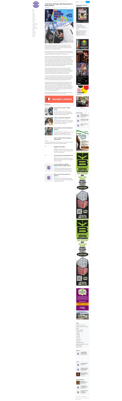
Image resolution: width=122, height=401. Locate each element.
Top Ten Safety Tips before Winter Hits (63, 155)
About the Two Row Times (80, 325)
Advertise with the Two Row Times (82, 326)
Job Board (78, 337)
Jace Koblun (52, 7)
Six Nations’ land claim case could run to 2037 (84, 120)
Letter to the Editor (80, 379)
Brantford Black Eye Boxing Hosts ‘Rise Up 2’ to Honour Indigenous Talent (84, 373)
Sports (77, 361)
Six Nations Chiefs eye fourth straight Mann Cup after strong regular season (84, 369)
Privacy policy (78, 339)
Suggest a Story (79, 346)
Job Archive (78, 336)
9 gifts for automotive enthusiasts (62, 117)
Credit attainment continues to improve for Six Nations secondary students (84, 387)
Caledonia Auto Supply (59, 146)
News (33, 9)
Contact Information (79, 331)
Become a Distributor (79, 329)
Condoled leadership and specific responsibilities (84, 391)
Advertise (79, 396)
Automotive (47, 7)
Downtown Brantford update (84, 124)
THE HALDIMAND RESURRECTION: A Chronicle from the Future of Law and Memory (84, 353)
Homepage (78, 334)
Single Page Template (80, 342)
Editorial (78, 350)
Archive (77, 328)
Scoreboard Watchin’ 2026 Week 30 (84, 364)
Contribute (78, 333)
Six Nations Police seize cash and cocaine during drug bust (85, 115)
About (76, 396)
